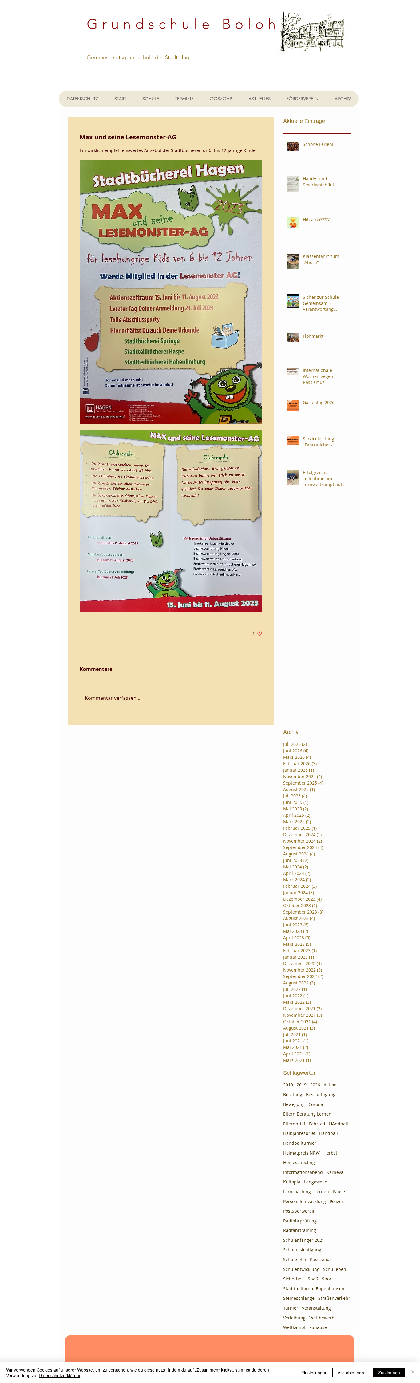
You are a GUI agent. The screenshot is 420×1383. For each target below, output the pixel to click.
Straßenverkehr (334, 1298)
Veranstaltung (316, 1308)
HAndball (338, 1124)
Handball (328, 1133)
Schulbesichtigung (302, 1249)
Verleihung (294, 1318)
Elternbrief (294, 1124)
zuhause (318, 1327)
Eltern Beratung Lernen (307, 1114)
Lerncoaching (297, 1191)
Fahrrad (317, 1124)
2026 (315, 1085)
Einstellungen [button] (314, 1372)
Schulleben (334, 1269)
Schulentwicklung (301, 1269)
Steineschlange (299, 1298)
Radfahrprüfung (300, 1221)
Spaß (313, 1279)
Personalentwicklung (304, 1201)
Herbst (330, 1153)
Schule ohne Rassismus (307, 1259)
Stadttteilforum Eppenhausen (313, 1288)
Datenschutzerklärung (60, 1375)
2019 (302, 1085)
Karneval (336, 1172)
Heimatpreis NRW (301, 1153)
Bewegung (294, 1104)
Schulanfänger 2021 (303, 1240)
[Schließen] (412, 1372)
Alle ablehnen (351, 1372)
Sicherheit (293, 1279)
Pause (339, 1191)
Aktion (330, 1085)
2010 (288, 1085)
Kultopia (291, 1182)
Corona (315, 1104)
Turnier (290, 1308)
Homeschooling (299, 1162)
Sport (327, 1279)
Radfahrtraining (299, 1230)
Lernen (322, 1191)
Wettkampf (294, 1327)
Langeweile (315, 1182)
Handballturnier (299, 1143)
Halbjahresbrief (299, 1133)
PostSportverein (299, 1211)
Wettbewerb (322, 1318)
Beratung (292, 1094)
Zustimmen (389, 1372)
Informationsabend (303, 1172)
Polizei (336, 1201)
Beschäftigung (320, 1094)
